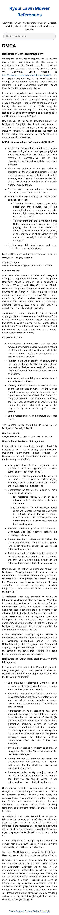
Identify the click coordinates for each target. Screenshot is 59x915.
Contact (20, 911)
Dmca (12, 911)
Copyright (45, 911)
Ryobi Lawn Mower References (29, 11)
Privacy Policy (32, 911)
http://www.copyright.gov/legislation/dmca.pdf (26, 75)
